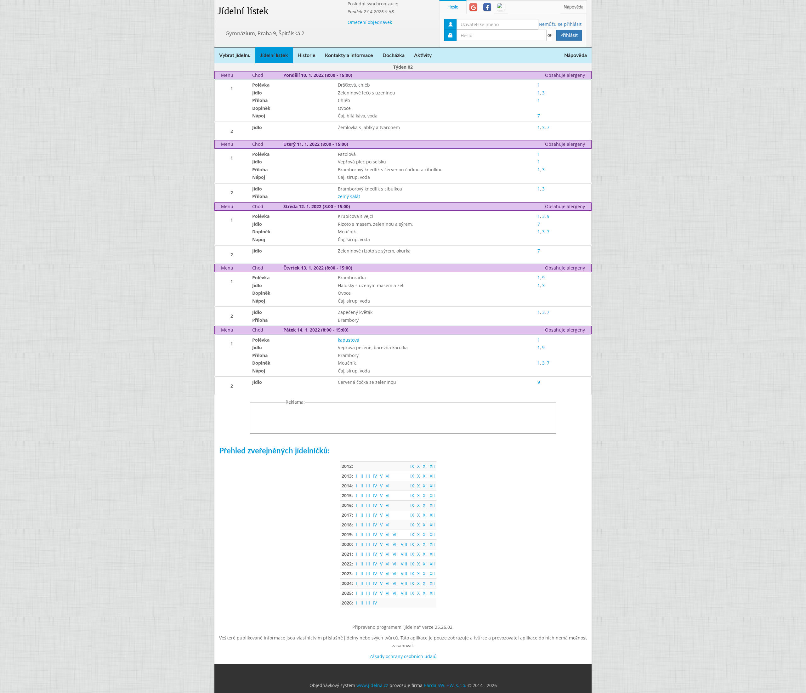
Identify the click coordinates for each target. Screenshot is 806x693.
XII (432, 466)
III (368, 476)
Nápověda (573, 7)
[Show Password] (549, 35)
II (361, 476)
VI (387, 476)
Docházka (394, 55)
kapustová (348, 340)
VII (395, 534)
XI (425, 466)
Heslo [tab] (452, 7)
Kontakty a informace (349, 55)
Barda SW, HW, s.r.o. (445, 685)
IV (375, 476)
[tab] (473, 7)
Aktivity (423, 55)
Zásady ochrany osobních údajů (403, 656)
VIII (404, 544)
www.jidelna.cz (372, 685)
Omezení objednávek (370, 22)
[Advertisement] (617, 94)
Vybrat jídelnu (235, 55)
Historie (306, 55)
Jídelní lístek (243, 10)
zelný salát (349, 196)
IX (412, 466)
